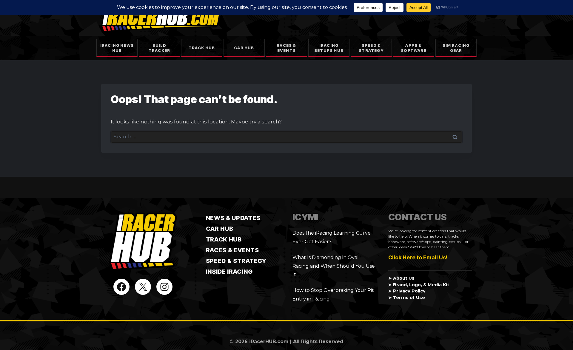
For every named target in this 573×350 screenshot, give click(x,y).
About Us (404, 278)
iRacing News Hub (117, 48)
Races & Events (286, 48)
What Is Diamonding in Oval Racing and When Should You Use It (333, 266)
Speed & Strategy (371, 48)
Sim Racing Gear (456, 48)
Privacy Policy (409, 291)
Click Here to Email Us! (417, 257)
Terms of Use (409, 297)
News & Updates (233, 218)
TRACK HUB (224, 239)
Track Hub (202, 47)
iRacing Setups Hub (329, 48)
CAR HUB (219, 228)
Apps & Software (413, 48)
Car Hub (244, 47)
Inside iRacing (229, 271)
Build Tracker (159, 48)
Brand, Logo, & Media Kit (421, 284)
